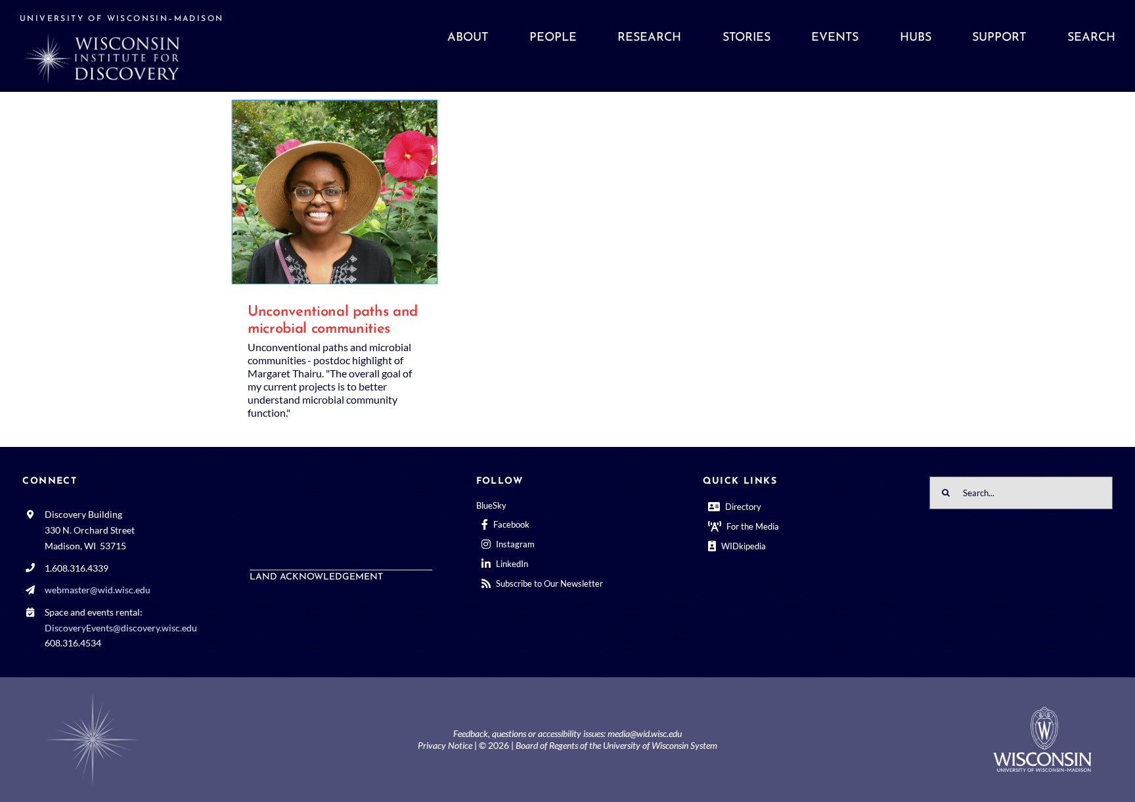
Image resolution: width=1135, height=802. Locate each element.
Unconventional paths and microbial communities (316, 191)
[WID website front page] (157, 46)
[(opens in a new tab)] (334, 191)
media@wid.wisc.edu (645, 733)
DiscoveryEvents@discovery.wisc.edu (121, 627)
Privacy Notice (445, 745)
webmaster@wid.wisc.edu (97, 589)
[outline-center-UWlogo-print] (1042, 712)
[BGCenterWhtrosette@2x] (92, 695)
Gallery (353, 191)
